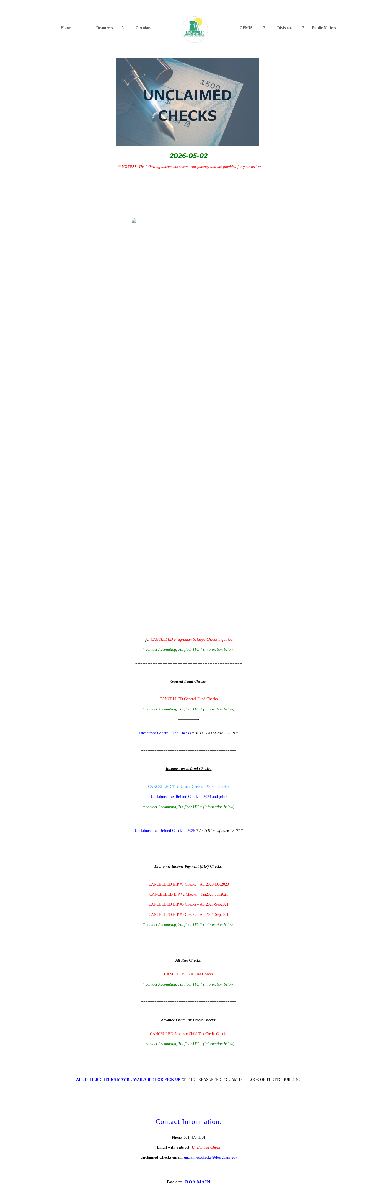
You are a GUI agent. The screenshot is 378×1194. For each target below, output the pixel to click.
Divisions (284, 28)
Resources (104, 28)
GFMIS (246, 28)
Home (66, 28)
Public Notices (324, 28)
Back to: (189, 1182)
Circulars (143, 28)
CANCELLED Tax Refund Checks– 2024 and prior (188, 787)
